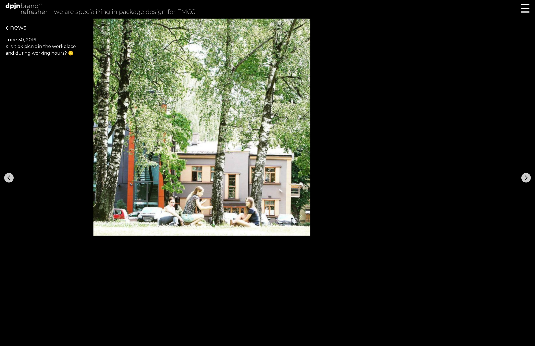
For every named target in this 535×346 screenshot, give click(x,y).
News (17, 27)
